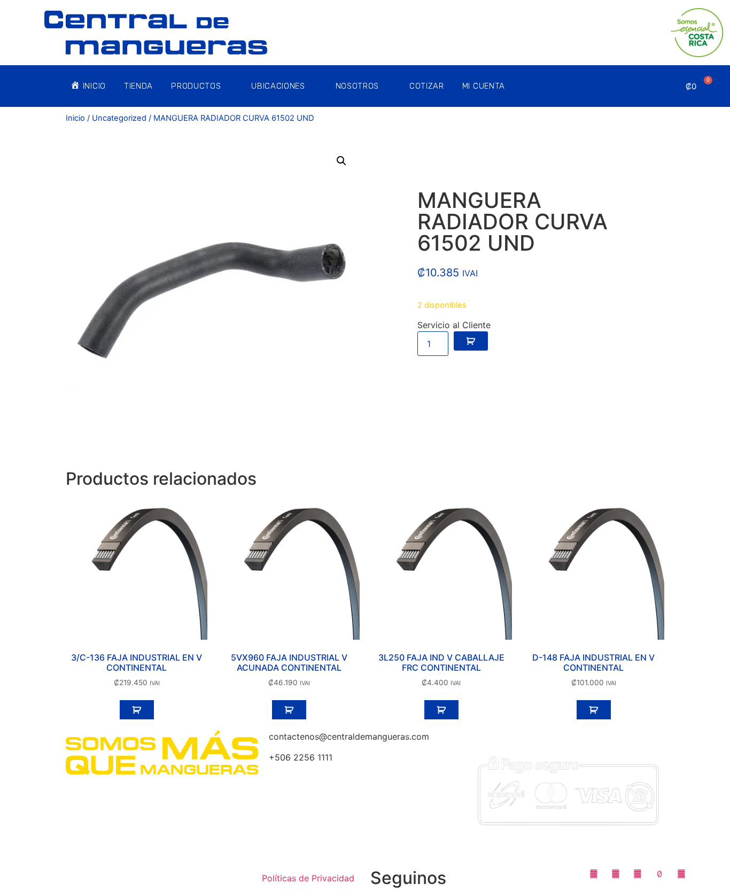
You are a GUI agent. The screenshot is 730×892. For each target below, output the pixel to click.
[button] (341, 160)
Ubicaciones (278, 86)
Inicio (75, 118)
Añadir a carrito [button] (137, 709)
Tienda (138, 86)
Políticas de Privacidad (308, 878)
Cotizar (426, 86)
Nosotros (357, 86)
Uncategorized (119, 118)
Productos (196, 86)
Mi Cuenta (483, 86)
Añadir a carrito (471, 341)
